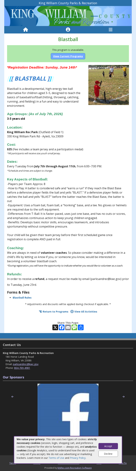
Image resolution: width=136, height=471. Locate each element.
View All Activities (85, 311)
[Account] (68, 29)
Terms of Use (56, 457)
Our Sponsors (13, 377)
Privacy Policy (78, 457)
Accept (108, 446)
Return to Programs (55, 311)
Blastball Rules (22, 297)
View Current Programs (68, 56)
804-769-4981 (22, 368)
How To (123, 463)
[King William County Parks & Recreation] (68, 16)
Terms (12, 463)
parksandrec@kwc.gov (25, 364)
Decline (108, 453)
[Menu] (110, 29)
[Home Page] (25, 29)
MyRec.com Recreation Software (75, 467)
